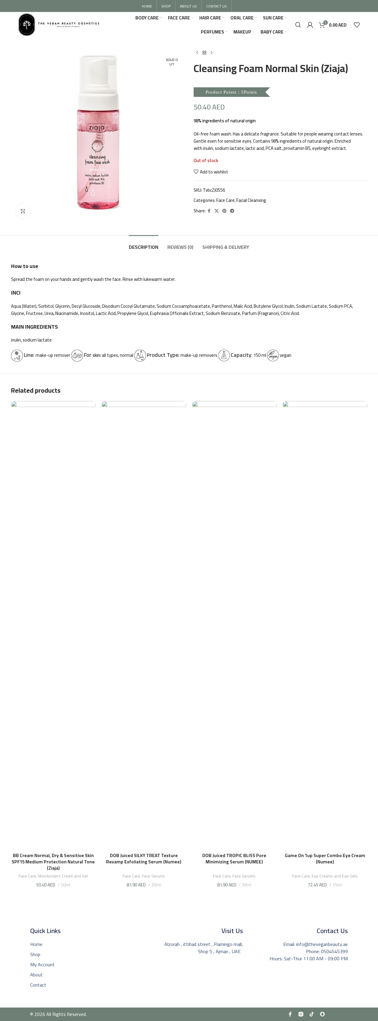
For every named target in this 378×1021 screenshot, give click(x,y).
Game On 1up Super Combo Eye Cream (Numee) (325, 858)
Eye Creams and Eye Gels (335, 876)
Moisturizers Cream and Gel (63, 876)
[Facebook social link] (209, 211)
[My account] (310, 25)
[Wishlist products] (357, 25)
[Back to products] (204, 53)
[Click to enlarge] (23, 211)
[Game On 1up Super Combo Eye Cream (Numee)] (325, 625)
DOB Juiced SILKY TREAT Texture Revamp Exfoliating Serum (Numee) (143, 858)
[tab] (143, 244)
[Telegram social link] (232, 211)
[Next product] (211, 53)
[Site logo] (59, 24)
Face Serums (153, 876)
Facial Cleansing (251, 200)
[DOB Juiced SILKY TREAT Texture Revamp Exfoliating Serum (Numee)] (144, 625)
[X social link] (217, 211)
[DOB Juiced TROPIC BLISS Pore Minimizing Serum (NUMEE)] (234, 625)
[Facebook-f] (290, 1014)
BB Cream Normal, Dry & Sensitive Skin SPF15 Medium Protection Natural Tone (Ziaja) (53, 861)
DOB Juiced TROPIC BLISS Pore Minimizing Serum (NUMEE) (234, 861)
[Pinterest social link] (224, 211)
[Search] (298, 25)
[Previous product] (197, 53)
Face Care (225, 200)
